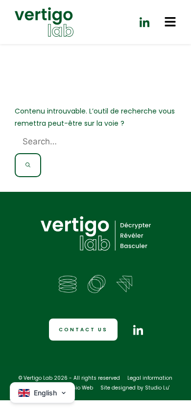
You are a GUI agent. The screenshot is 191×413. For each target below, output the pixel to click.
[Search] (28, 165)
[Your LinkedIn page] (144, 22)
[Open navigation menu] (170, 22)
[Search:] (88, 142)
